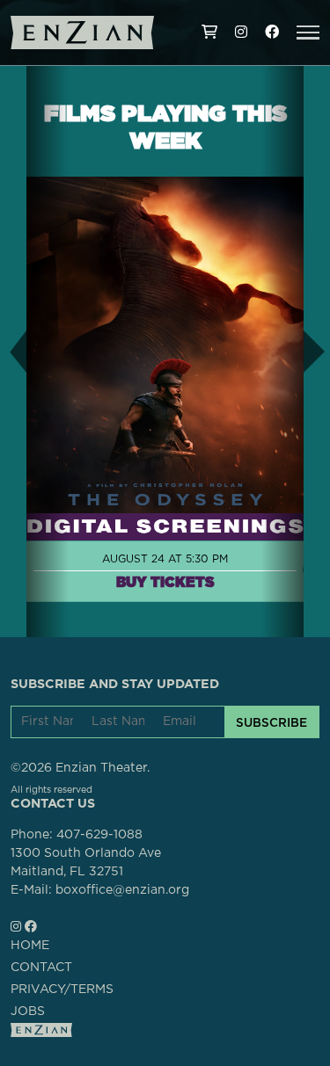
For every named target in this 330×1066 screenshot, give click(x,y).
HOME (30, 945)
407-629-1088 (99, 835)
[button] (308, 32)
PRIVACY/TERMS (62, 989)
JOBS (28, 1011)
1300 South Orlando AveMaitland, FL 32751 (86, 862)
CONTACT (41, 967)
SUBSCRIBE (271, 722)
